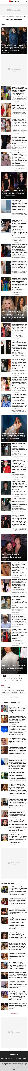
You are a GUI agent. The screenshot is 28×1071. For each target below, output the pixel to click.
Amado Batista (20, 690)
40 (14, 678)
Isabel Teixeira (8, 690)
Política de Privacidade (7, 1058)
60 (19, 678)
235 (20, 680)
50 (16, 678)
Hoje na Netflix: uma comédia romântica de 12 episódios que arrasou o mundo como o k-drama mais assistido (17, 911)
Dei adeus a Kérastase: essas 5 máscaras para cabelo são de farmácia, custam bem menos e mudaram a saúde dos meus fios (17, 813)
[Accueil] (14, 1)
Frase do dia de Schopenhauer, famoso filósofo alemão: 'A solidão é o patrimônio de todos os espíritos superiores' (17, 741)
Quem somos (17, 1058)
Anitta (14, 690)
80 (5, 680)
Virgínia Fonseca (5, 692)
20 (9, 678)
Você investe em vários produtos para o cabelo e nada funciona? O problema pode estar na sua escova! (17, 956)
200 (17, 680)
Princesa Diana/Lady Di (6, 695)
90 (9, 680)
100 (13, 680)
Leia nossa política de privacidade (14, 1067)
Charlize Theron (13, 692)
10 (7, 678)
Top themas (18, 16)
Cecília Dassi (22, 692)
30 (12, 678)
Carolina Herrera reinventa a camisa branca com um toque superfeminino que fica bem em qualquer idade (19, 617)
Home (2, 16)
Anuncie (25, 1058)
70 (21, 678)
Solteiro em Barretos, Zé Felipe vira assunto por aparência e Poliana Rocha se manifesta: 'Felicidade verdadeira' (17, 1006)
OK (14, 1069)
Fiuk (2, 690)
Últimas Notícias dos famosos (9, 16)
